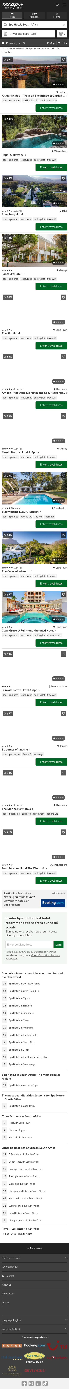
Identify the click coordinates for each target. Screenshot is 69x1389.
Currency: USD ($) (11, 1328)
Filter (64, 43)
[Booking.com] (34, 1345)
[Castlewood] (12, 1370)
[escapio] (13, 5)
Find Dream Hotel (11, 1258)
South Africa (32, 1228)
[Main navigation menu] (64, 5)
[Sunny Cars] (34, 1357)
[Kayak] (12, 1345)
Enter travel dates (51, 108)
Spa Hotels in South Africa (18, 1233)
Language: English (11, 1319)
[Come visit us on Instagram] (31, 1383)
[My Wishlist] (57, 5)
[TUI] (57, 1345)
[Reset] (64, 24)
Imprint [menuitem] (6, 1302)
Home (5, 1228)
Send (58, 944)
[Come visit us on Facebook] (24, 1383)
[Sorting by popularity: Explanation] (24, 43)
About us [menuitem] (6, 1284)
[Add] (63, 59)
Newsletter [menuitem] (8, 1293)
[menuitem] (34, 1266)
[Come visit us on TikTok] (45, 1383)
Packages (34, 16)
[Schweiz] (57, 1357)
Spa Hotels (17, 1228)
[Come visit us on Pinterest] (38, 1383)
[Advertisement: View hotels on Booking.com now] (53, 903)
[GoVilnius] (34, 1370)
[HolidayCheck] (12, 1358)
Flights (56, 16)
